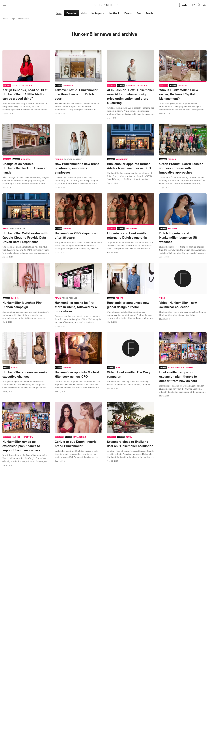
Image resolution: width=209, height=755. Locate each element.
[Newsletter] (193, 5)
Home (5, 18)
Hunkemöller (23, 18)
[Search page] (199, 5)
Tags (13, 18)
